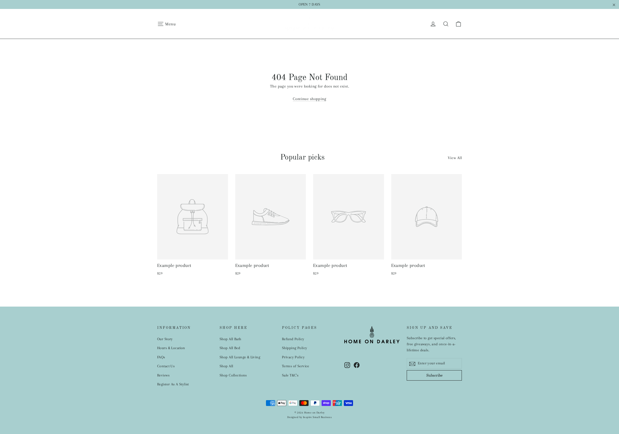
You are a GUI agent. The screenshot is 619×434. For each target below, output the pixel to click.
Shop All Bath (230, 339)
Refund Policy (293, 339)
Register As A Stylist (173, 384)
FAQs (161, 357)
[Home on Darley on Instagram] (347, 364)
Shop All (226, 366)
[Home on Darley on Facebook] (357, 364)
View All (455, 157)
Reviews (163, 375)
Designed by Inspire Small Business (309, 417)
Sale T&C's (290, 375)
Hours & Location (171, 348)
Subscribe (434, 376)
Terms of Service (295, 366)
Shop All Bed (230, 348)
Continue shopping (309, 98)
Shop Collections (233, 375)
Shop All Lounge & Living (240, 357)
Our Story (165, 339)
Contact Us (166, 366)
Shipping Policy (294, 348)
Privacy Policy (293, 357)
